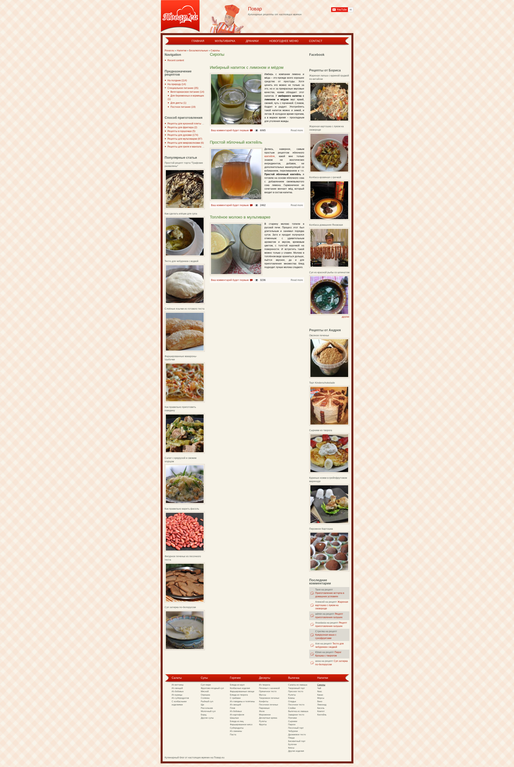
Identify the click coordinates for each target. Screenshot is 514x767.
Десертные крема (268, 718)
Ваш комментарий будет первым (230, 130)
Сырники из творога (320, 430)
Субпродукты (237, 728)
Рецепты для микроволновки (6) (185, 142)
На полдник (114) (177, 80)
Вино (319, 701)
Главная (198, 41)
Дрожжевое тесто (297, 734)
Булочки (292, 744)
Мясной (205, 691)
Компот (321, 711)
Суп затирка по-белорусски (180, 607)
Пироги (291, 724)
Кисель (320, 708)
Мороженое (265, 714)
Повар (255, 8)
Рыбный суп (207, 701)
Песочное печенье (268, 704)
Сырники (292, 721)
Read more (297, 130)
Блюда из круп (237, 685)
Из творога (264, 685)
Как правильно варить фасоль (182, 508)
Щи (202, 704)
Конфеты (263, 701)
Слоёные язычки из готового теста (184, 308)
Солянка (205, 698)
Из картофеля (237, 714)
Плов (232, 708)
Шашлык (234, 718)
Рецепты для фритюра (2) (182, 127)
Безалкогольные (198, 50)
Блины (291, 698)
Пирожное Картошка (321, 528)
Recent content (175, 60)
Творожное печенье (269, 698)
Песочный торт (296, 728)
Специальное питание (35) (182, 88)
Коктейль (321, 714)
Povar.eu (169, 50)
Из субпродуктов (180, 698)
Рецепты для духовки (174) (182, 135)
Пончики (292, 718)
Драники (252, 41)
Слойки (292, 708)
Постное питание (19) (183, 107)
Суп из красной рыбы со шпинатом (329, 272)
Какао (320, 695)
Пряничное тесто (267, 691)
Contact (315, 41)
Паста (233, 734)
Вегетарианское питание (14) (187, 91)
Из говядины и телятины (242, 701)
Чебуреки (293, 731)
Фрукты (263, 724)
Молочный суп (208, 711)
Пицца (291, 738)
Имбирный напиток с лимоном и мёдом (247, 67)
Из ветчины (178, 685)
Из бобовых (178, 691)
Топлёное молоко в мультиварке (240, 217)
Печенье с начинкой (269, 688)
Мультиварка (225, 41)
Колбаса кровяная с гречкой (325, 177)
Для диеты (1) (178, 103)
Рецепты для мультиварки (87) (184, 138)
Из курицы (177, 695)
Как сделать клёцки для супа (181, 213)
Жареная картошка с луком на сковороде (331, 605)
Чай (319, 688)
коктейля (269, 156)
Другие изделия (296, 751)
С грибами (235, 698)
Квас (319, 691)
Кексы (291, 748)
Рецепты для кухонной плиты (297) (187, 123)
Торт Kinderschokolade (322, 382)
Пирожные (264, 708)
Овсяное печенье (319, 335)
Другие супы (207, 718)
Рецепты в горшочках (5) (181, 131)
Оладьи (292, 701)
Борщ (203, 714)
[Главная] (180, 16)
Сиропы (215, 50)
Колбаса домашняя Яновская (326, 224)
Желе (262, 711)
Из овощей (177, 688)
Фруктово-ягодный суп (212, 688)
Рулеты (263, 721)
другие (345, 316)
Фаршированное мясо (241, 724)
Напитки (182, 50)
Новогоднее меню (283, 41)
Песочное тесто (296, 704)
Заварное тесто (296, 714)
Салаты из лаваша (297, 685)
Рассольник (207, 708)
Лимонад (321, 704)
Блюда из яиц (237, 721)
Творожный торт (296, 688)
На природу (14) (176, 84)
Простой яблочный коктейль (236, 142)
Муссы (262, 695)
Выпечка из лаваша (298, 711)
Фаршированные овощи (242, 691)
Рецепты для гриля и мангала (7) (186, 146)
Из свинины (236, 731)
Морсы (320, 698)
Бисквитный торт (296, 741)
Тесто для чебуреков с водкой (181, 261)
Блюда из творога (239, 695)
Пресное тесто (295, 691)
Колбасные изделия (240, 688)
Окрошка (205, 695)
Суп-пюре (206, 685)
